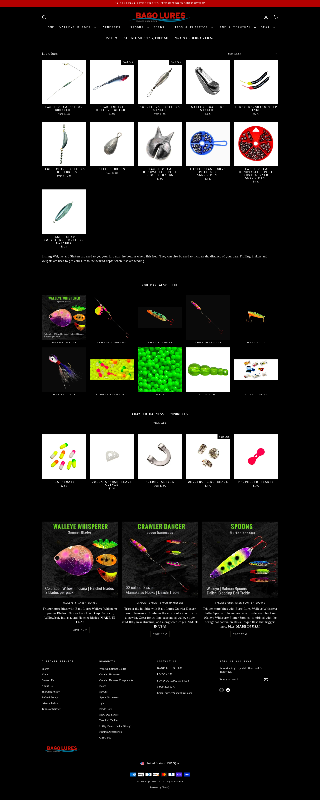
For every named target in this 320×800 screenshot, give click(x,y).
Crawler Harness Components (116, 680)
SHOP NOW (80, 630)
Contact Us (48, 680)
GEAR (266, 27)
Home (50, 27)
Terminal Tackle (108, 720)
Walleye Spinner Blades (112, 668)
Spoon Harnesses (109, 697)
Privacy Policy (50, 703)
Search (45, 668)
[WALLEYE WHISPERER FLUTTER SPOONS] (240, 560)
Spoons (138, 27)
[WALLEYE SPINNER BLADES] (80, 560)
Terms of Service (51, 709)
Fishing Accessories (110, 731)
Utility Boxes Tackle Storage (115, 726)
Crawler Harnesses (109, 674)
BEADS (160, 27)
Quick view (63, 100)
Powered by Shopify (160, 787)
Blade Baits (105, 709)
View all (160, 423)
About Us (47, 686)
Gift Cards (105, 737)
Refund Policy (50, 697)
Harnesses (111, 27)
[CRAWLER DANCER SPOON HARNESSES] (160, 560)
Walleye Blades (76, 27)
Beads (102, 686)
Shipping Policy (51, 691)
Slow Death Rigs (108, 714)
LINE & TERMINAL (235, 27)
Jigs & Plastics (192, 27)
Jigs (101, 703)
